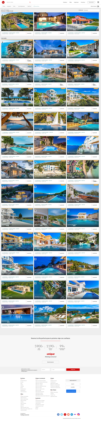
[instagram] (79, 414)
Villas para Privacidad (40, 391)
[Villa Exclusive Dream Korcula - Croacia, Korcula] (50, 217)
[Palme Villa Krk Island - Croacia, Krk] (83, 241)
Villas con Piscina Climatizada (41, 382)
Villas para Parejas (39, 393)
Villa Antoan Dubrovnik (39, 176)
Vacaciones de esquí (40, 401)
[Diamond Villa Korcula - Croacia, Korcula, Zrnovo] (50, 49)
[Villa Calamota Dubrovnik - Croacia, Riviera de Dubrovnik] (50, 193)
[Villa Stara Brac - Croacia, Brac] (50, 73)
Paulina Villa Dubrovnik (72, 200)
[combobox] (91, 10)
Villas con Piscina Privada (41, 380)
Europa (22, 382)
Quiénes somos (53, 380)
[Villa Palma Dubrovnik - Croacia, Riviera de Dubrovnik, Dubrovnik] (50, 314)
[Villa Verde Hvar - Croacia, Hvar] (50, 241)
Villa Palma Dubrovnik (39, 320)
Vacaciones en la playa (40, 400)
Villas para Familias (39, 394)
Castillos (22, 404)
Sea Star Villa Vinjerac (72, 224)
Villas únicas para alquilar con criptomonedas (26, 409)
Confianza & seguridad (54, 386)
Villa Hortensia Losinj (39, 128)
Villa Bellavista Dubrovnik (40, 296)
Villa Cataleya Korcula (72, 272)
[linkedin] (72, 414)
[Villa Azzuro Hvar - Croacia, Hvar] (17, 241)
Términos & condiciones (55, 387)
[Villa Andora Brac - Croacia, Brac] (83, 290)
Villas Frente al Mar (24, 399)
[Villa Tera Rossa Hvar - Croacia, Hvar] (83, 314)
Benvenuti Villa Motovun (40, 28)
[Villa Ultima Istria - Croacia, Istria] (17, 217)
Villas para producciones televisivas (43, 395)
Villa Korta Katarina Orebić (73, 128)
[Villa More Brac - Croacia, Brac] (83, 73)
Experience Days (53, 396)
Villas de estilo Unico (25, 407)
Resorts (22, 406)
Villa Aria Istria (5, 104)
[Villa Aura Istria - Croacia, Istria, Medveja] (50, 265)
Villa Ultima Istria (5, 224)
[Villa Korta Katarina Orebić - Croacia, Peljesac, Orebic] (83, 121)
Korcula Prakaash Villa (6, 79)
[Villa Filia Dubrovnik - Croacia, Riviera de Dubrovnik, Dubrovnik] (50, 145)
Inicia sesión (72, 380)
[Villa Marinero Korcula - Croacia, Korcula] (17, 121)
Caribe (22, 384)
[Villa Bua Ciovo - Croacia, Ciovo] (50, 97)
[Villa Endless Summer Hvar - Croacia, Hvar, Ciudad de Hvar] (83, 97)
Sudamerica (23, 390)
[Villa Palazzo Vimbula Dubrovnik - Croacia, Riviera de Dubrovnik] (17, 193)
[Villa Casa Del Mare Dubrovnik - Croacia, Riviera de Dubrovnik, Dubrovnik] (83, 145)
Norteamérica (23, 388)
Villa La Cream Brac (6, 176)
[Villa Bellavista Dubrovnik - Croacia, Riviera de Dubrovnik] (50, 290)
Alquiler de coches (54, 392)
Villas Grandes (23, 400)
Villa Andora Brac (71, 296)
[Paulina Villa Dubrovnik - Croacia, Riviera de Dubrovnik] (83, 193)
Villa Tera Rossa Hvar (72, 320)
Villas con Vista (39, 387)
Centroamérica (23, 391)
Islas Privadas (23, 403)
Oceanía (22, 386)
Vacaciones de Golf (39, 406)
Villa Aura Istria (38, 272)
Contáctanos (53, 382)
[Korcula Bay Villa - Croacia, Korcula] (17, 314)
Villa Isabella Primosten (7, 272)
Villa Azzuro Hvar (5, 248)
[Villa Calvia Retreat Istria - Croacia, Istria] (17, 290)
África (22, 387)
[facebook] (59, 414)
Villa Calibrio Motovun (72, 28)
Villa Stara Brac (38, 79)
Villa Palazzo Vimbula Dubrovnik (8, 200)
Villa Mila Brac (5, 55)
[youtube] (69, 414)
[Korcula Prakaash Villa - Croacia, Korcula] (17, 73)
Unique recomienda (24, 396)
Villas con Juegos (39, 384)
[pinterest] (65, 414)
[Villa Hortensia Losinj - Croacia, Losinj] (50, 121)
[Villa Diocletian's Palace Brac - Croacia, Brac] (83, 169)
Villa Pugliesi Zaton (73, 55)
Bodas (37, 408)
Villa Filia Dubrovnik (39, 152)
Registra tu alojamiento (55, 384)
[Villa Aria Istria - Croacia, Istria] (17, 97)
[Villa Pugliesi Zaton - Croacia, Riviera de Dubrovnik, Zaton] (83, 49)
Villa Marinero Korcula (6, 128)
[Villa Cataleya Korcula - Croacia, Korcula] (83, 265)
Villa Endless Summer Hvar (75, 104)
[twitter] (62, 414)
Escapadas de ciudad (40, 404)
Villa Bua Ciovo (38, 104)
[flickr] (75, 414)
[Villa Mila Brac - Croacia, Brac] (17, 49)
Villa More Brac (71, 79)
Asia (21, 383)
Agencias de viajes (54, 383)
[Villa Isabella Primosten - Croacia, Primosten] (17, 265)
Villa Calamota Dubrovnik (40, 200)
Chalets (22, 401)
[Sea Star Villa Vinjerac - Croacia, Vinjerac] (83, 217)
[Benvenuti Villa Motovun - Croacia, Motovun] (50, 21)
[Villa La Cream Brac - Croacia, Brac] (17, 169)
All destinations (24, 380)
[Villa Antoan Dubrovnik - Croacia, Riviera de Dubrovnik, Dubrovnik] (50, 169)
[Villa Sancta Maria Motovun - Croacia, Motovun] (17, 21)
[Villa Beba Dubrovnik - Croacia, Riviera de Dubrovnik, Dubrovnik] (17, 145)
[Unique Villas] (3, 2)
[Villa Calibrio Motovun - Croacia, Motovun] (83, 21)
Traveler (52, 393)
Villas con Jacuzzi (39, 383)
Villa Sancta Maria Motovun (7, 28)
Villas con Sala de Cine (40, 388)
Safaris (37, 407)
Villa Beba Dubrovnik (6, 152)
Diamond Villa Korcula (39, 55)
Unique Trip (52, 394)
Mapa (7, 105)
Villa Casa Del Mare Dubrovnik (74, 152)
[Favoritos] (2, 15)
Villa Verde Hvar (38, 248)
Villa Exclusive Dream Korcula (41, 224)
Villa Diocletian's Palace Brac (73, 176)
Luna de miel (38, 403)
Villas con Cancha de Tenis (41, 386)
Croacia (5, 9)
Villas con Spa (38, 390)
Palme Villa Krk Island (72, 248)
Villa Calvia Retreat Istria (7, 296)
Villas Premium (23, 397)
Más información (50, 362)
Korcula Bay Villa (5, 320)
